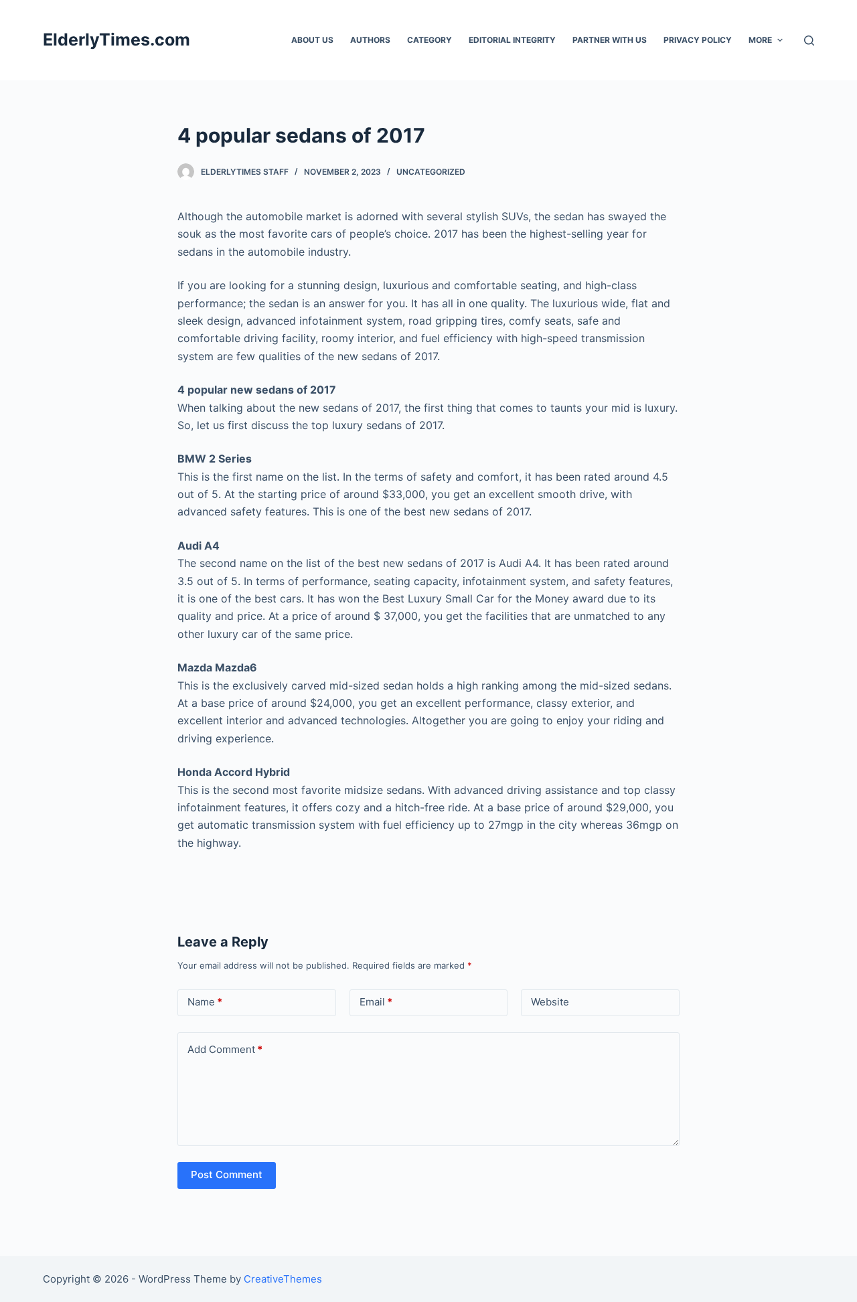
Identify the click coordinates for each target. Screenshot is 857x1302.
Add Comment (224, 1049)
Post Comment (226, 1174)
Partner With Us (609, 40)
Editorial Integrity (512, 40)
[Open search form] (809, 40)
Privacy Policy (698, 40)
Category (429, 40)
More (760, 40)
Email (376, 1001)
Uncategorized (430, 172)
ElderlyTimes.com (116, 39)
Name (204, 1001)
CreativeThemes (283, 1279)
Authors (370, 40)
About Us (312, 40)
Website (550, 1001)
